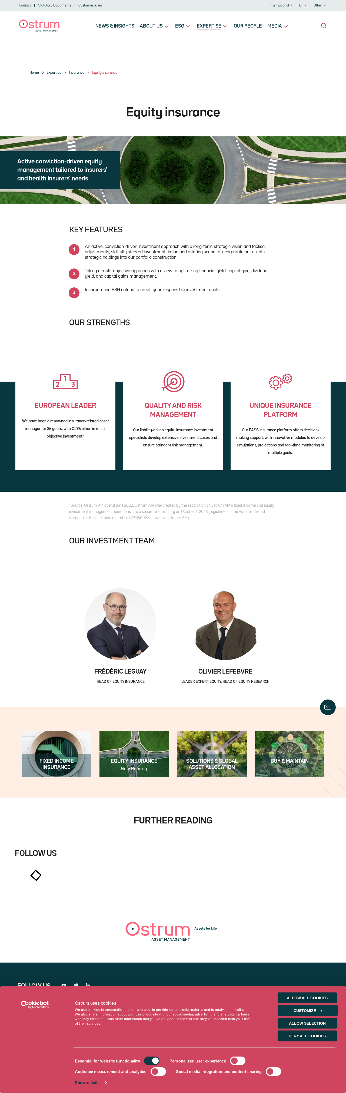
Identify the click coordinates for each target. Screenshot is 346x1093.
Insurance (76, 72)
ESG (179, 26)
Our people (248, 26)
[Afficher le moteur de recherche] (324, 25)
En (301, 5)
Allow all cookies (307, 998)
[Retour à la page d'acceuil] (39, 30)
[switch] (237, 1061)
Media (274, 26)
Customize (305, 1010)
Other (318, 5)
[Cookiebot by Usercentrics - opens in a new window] (35, 1005)
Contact (25, 5)
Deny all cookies (307, 1036)
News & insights (114, 26)
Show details (87, 1082)
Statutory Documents (54, 5)
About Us (151, 26)
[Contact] (328, 707)
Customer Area (90, 5)
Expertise (209, 26)
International (279, 5)
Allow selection (307, 1023)
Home (34, 72)
